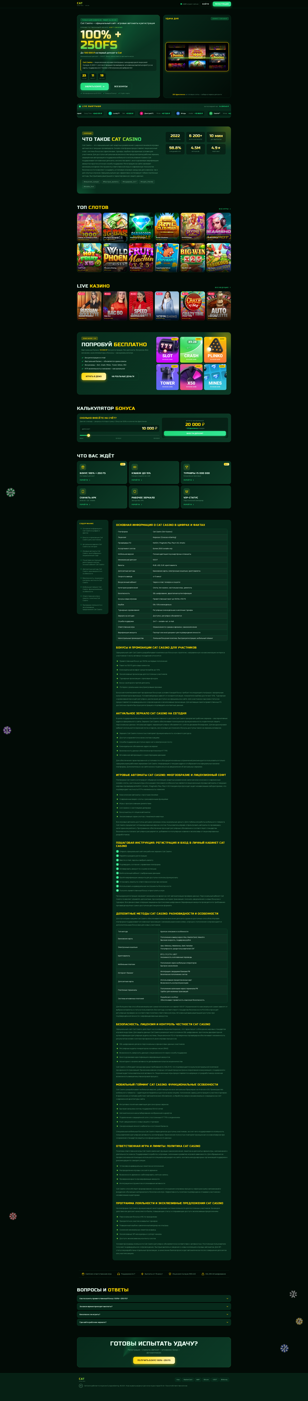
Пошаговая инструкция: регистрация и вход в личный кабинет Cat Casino (93, 562)
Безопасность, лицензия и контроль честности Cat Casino (93, 580)
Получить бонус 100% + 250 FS (154, 1360)
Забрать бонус (93, 86)
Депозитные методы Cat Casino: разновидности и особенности (92, 571)
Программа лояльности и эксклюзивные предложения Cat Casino (92, 607)
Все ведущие (222, 287)
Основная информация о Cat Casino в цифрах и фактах (92, 530)
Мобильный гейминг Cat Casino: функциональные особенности (92, 589)
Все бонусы (121, 86)
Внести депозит (195, 433)
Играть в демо (94, 376)
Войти (205, 4)
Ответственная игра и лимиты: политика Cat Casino (91, 598)
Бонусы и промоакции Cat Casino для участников (93, 538)
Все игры (224, 209)
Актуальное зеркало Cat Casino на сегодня (92, 545)
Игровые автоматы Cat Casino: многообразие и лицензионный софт (92, 553)
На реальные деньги (123, 376)
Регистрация (222, 4)
